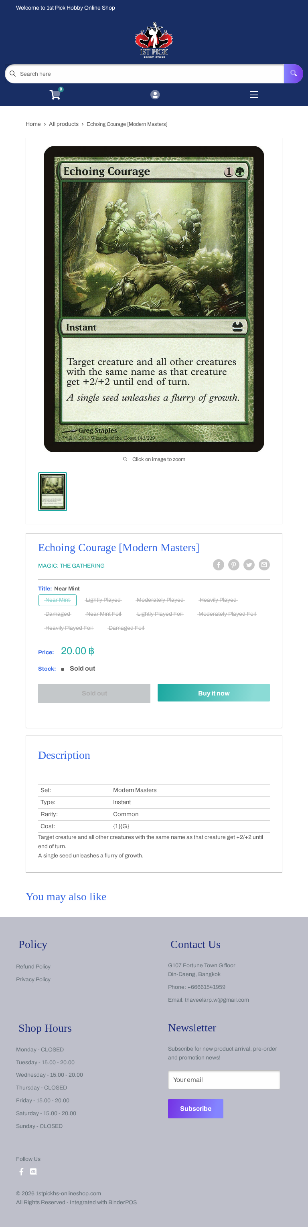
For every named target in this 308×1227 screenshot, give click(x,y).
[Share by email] (264, 564)
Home (33, 124)
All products (64, 124)
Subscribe (195, 1108)
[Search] (293, 73)
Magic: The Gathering (71, 566)
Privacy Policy (33, 979)
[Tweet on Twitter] (249, 564)
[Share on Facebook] (218, 564)
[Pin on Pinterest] (233, 564)
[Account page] (155, 95)
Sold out (94, 693)
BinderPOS (122, 1202)
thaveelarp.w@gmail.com (217, 1000)
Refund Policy (33, 967)
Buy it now (214, 693)
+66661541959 (206, 987)
